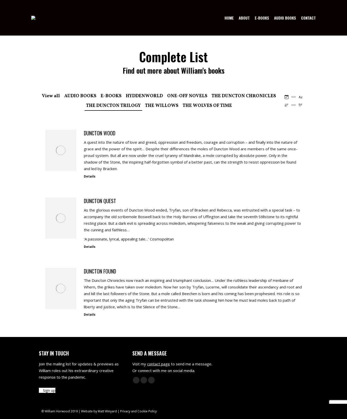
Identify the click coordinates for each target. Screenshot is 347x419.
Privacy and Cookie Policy (138, 411)
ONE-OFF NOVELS (187, 96)
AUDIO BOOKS (80, 96)
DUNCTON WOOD (99, 133)
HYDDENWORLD (144, 96)
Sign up (48, 390)
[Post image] (60, 150)
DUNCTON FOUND (100, 271)
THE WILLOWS (161, 106)
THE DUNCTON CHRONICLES (244, 96)
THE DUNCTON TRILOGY (113, 106)
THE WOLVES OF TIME (207, 106)
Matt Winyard (107, 411)
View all (51, 96)
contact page (158, 363)
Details (90, 176)
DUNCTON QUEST (100, 201)
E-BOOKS (111, 96)
